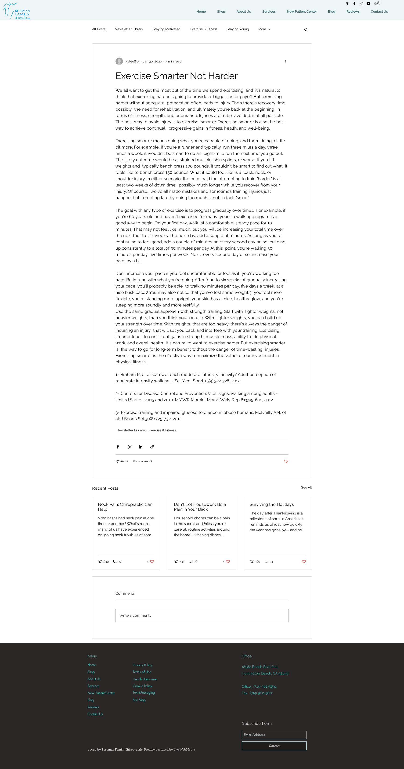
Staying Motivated (166, 29)
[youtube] (368, 3)
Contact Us (95, 714)
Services (93, 686)
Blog (90, 700)
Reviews (93, 707)
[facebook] (354, 3)
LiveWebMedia (184, 749)
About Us (94, 679)
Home (91, 665)
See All (306, 487)
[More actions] (286, 61)
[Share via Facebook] (117, 447)
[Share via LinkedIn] (140, 447)
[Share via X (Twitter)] (129, 447)
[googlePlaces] (347, 3)
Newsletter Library (129, 29)
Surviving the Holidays (272, 504)
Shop (91, 672)
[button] (379, 2)
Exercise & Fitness (203, 29)
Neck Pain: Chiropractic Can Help (125, 507)
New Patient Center (101, 693)
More (262, 29)
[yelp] (375, 3)
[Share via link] (152, 447)
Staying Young (238, 29)
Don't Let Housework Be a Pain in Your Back (200, 507)
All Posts (98, 29)
